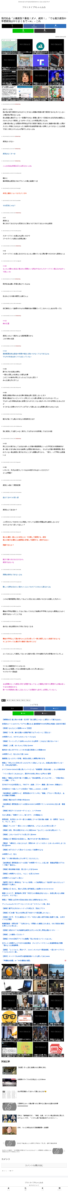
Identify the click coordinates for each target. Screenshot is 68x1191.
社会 (29, 700)
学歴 (9, 700)
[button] (44, 31)
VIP (4, 700)
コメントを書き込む (34, 1165)
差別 (14, 700)
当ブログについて (34, 1185)
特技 (19, 700)
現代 (24, 700)
